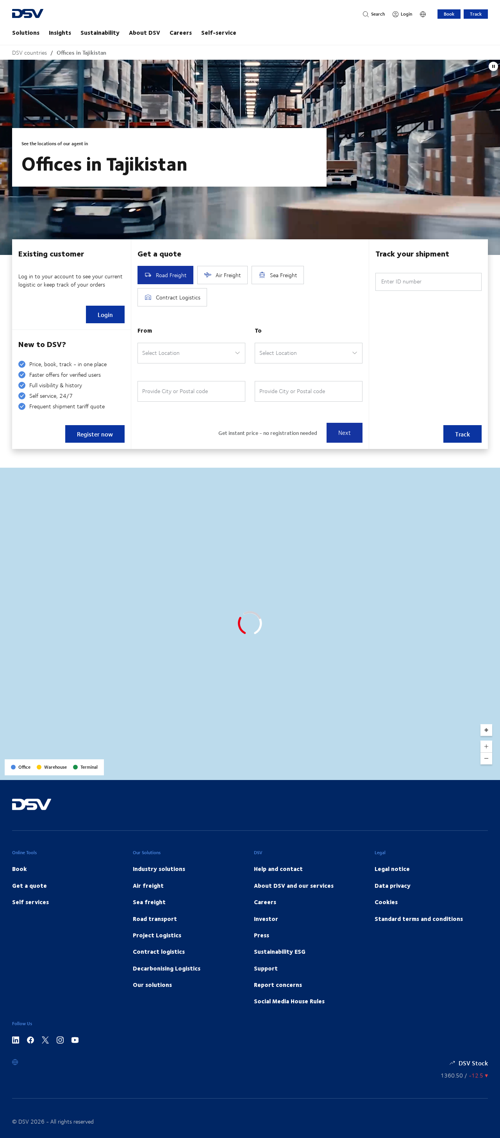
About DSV (144, 32)
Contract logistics (159, 951)
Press (261, 935)
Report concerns (278, 984)
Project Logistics (157, 935)
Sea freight (149, 901)
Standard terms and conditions (419, 918)
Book (449, 14)
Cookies (386, 901)
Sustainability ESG (279, 951)
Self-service (218, 32)
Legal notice (392, 868)
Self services (30, 901)
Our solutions (152, 984)
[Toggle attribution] (491, 771)
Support (266, 968)
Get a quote (29, 885)
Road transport (155, 918)
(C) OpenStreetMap (464, 771)
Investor (266, 918)
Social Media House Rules (289, 1001)
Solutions (25, 32)
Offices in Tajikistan (81, 52)
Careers (181, 32)
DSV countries (29, 52)
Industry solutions (159, 868)
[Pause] (493, 66)
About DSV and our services (294, 885)
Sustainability (100, 32)
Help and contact (278, 868)
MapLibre (430, 771)
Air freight (148, 885)
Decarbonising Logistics (166, 968)
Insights (60, 32)
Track (476, 14)
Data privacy (393, 885)
